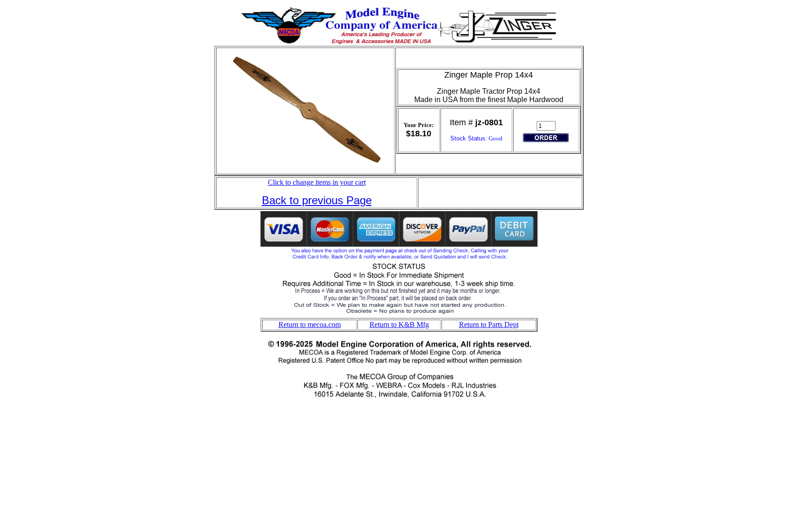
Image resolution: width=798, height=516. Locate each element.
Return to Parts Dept (489, 324)
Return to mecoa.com (309, 324)
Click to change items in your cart (317, 182)
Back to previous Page (317, 200)
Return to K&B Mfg (399, 324)
